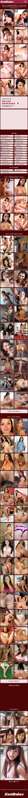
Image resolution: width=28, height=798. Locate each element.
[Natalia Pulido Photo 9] (21, 87)
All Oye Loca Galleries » (14, 411)
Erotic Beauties (5, 136)
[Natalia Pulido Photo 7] (21, 70)
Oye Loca (23, 5)
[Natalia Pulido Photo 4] (7, 52)
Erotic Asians (19, 157)
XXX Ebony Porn (6, 164)
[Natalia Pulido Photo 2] (7, 35)
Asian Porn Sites (5, 152)
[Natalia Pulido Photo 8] (7, 87)
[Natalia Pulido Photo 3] (21, 35)
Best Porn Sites (19, 154)
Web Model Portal (6, 157)
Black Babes (5, 143)
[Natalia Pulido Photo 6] (7, 70)
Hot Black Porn (5, 154)
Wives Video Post (20, 164)
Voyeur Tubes (5, 161)
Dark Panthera (19, 147)
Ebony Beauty (19, 150)
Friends (14, 133)
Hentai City (18, 138)
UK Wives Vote (5, 172)
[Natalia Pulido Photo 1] (21, 17)
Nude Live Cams (14, 685)
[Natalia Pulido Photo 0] (7, 17)
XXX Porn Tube (19, 143)
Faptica (17, 161)
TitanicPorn (18, 159)
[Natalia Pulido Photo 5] (21, 52)
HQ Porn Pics (19, 152)
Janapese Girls (19, 140)
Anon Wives (18, 145)
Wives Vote (18, 170)
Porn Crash (4, 159)
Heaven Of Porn (5, 145)
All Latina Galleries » (14, 681)
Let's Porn (4, 138)
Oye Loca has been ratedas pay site (8, 102)
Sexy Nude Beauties (6, 140)
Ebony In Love (5, 147)
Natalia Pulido (12, 5)
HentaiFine (18, 136)
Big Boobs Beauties (6, 150)
